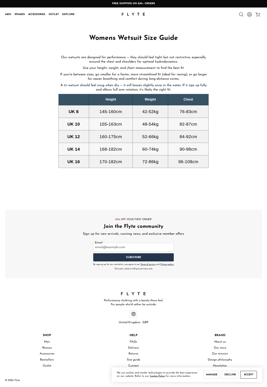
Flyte (17, 380)
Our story (220, 347)
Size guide (133, 359)
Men (8, 14)
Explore (68, 14)
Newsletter (220, 365)
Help (133, 335)
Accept (248, 374)
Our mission (220, 353)
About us (220, 341)
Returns (133, 353)
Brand (220, 335)
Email (99, 242)
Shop (47, 335)
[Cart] (258, 14)
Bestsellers (47, 359)
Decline (230, 374)
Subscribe (133, 257)
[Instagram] (133, 314)
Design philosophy (220, 359)
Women (19, 14)
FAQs (133, 341)
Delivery (133, 347)
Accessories (36, 14)
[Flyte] (133, 293)
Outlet (54, 14)
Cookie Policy (157, 376)
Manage (211, 374)
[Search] (241, 14)
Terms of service (147, 264)
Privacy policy (167, 264)
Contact (133, 365)
